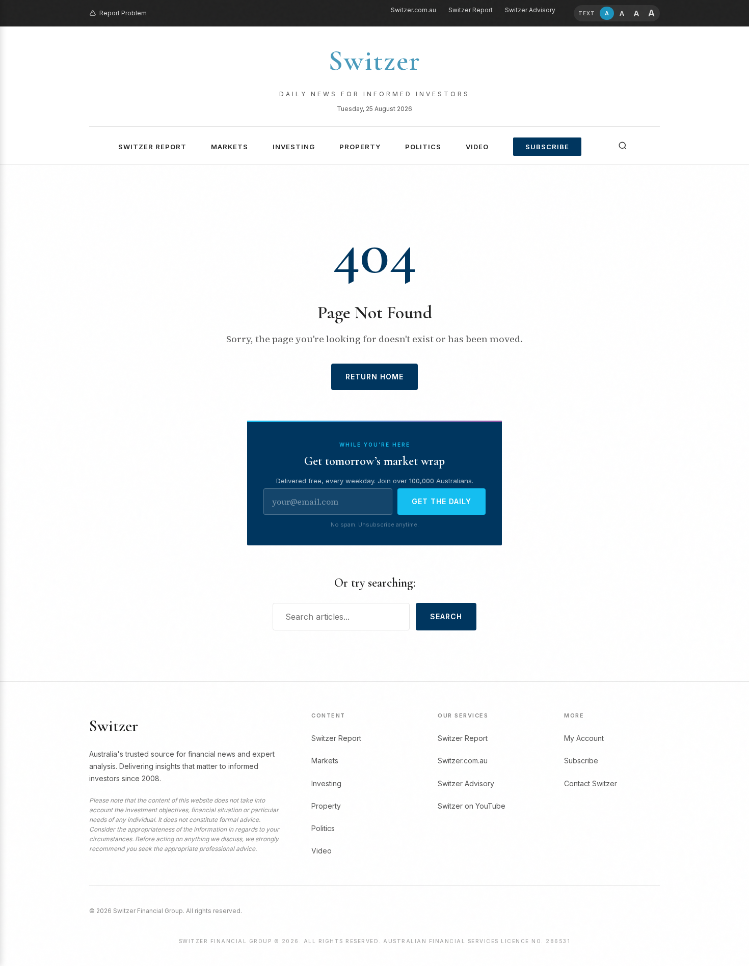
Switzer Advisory (530, 10)
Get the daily (441, 501)
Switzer (374, 60)
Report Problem (123, 13)
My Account (584, 738)
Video (477, 147)
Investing (294, 147)
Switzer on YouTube (471, 806)
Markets (229, 147)
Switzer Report (470, 10)
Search (446, 616)
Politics (423, 147)
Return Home (374, 376)
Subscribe (547, 147)
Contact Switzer (590, 783)
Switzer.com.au (413, 10)
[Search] (622, 145)
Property (360, 147)
